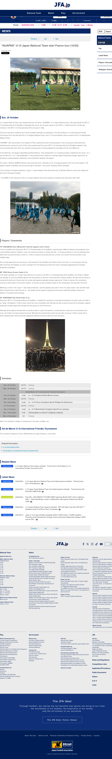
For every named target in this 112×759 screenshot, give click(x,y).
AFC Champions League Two (36, 568)
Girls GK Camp (4, 647)
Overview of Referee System (36, 640)
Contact (97, 735)
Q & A (94, 680)
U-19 (59, 20)
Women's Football (66, 668)
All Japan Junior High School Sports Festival (72, 585)
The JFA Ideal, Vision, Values (62, 720)
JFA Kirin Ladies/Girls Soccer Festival (10, 676)
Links (94, 685)
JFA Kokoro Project (66, 642)
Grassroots (3, 671)
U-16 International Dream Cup (69, 577)
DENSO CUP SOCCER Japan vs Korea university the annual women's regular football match (43, 598)
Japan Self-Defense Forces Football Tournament (42, 578)
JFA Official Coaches (34, 652)
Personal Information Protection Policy (64, 735)
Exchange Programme (35, 644)
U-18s (1, 568)
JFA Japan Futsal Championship (101, 608)
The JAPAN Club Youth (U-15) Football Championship (75, 588)
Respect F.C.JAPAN (5, 678)
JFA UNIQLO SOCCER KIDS (8, 674)
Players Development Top (7, 638)
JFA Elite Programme (5, 644)
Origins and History (97, 649)
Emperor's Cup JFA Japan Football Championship (42, 562)
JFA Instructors (33, 657)
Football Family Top (5, 667)
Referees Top (32, 638)
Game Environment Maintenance (8, 654)
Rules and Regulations (100, 660)
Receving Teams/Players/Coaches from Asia (73, 661)
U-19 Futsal (100, 20)
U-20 (43, 25)
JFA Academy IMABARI (6, 663)
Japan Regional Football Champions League (40, 571)
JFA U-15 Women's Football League (102, 577)
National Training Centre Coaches (9, 651)
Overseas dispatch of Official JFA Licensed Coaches (75, 654)
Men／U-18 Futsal (5, 593)
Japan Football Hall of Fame (99, 651)
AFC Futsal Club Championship (101, 622)
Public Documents (99, 672)
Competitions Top (34, 556)
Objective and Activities (98, 642)
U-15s (1, 573)
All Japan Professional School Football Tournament (42, 606)
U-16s (1, 571)
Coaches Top (32, 650)
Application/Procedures (101, 668)
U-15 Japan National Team (11, 447)
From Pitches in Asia (66, 656)
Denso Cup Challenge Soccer (37, 589)
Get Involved (79, 13)
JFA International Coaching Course (70, 658)
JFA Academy (3, 656)
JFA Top (94, 638)
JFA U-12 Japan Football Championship (71, 596)
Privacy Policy (86, 735)
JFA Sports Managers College (69, 648)
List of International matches (36, 558)
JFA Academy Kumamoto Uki (8, 659)
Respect (2, 669)
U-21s (1, 564)
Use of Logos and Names (99, 654)
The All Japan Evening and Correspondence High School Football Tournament (74, 570)
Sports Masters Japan (35, 580)
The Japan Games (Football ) (68, 575)
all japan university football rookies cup (39, 587)
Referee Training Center (35, 645)
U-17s (1, 569)
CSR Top (63, 638)
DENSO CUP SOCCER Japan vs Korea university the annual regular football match (43, 591)
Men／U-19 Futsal (5, 591)
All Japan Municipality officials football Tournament (42, 576)
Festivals (2, 673)
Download (31, 660)
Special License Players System (8, 652)
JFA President (96, 640)
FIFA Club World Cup (34, 608)
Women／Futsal (4, 594)
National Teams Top (5, 556)
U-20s (1, 579)
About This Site (30, 735)
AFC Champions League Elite (36, 566)
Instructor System (33, 655)
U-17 (70, 20)
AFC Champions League (35, 564)
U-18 (64, 20)
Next (57, 39)
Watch (51, 13)
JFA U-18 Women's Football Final (101, 568)
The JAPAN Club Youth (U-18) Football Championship (75, 573)
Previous (34, 39)
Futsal (93, 20)
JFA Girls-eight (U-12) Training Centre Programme (13, 649)
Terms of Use (43, 735)
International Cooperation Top (69, 653)
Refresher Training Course (36, 659)
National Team (34, 13)
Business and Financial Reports (100, 652)
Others (94, 676)
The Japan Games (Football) (36, 569)
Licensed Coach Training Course (37, 653)
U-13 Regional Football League (69, 586)
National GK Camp (5, 645)
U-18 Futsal (89, 25)
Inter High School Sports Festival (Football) (72, 568)
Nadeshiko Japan (27, 25)
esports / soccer (4, 604)
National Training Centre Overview (9, 642)
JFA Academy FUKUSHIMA (7, 658)
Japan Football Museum (67, 650)
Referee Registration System (36, 642)
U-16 (75, 20)
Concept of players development (8, 640)
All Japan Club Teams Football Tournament (40, 573)
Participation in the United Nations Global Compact (74, 665)
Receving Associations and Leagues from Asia (73, 663)
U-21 (48, 20)
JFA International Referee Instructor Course (72, 660)
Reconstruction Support (67, 640)
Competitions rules (99, 664)
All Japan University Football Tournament (40, 582)
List (45, 39)
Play (63, 13)
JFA (93, 635)
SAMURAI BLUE (27, 20)
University (76, 25)
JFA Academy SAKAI (5, 661)
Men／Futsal (3, 589)
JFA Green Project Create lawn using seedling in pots (75, 644)
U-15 (81, 20)
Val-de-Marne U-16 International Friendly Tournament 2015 (20, 450)
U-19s (1, 566)
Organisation (95, 647)
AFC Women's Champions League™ (102, 587)
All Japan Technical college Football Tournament (41, 601)
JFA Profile (95, 656)
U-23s (1, 562)
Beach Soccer (4, 599)
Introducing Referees (34, 647)
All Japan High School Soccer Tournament (72, 566)
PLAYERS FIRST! (4, 665)
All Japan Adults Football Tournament (38, 575)
